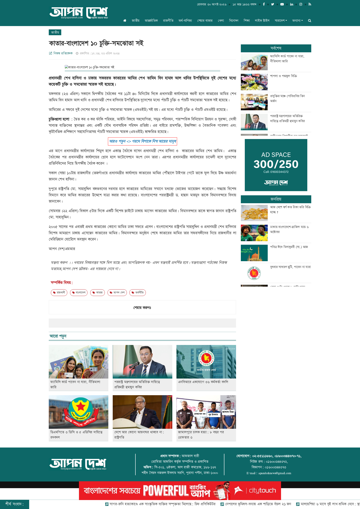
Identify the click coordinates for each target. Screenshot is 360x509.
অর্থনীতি (139, 293)
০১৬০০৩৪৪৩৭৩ (275, 467)
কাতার (98, 293)
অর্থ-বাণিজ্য (185, 20)
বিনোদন (233, 20)
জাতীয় (135, 20)
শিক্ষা (247, 20)
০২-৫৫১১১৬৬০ (262, 456)
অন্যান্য (296, 20)
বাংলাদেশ (80, 293)
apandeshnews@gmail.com (275, 472)
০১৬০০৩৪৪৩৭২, (277, 461)
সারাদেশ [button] (279, 20)
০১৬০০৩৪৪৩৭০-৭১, (288, 456)
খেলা (221, 20)
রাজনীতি (168, 20)
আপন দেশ (118, 293)
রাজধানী (60, 293)
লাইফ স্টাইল (262, 20)
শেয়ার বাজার (205, 20)
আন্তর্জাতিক (151, 20)
